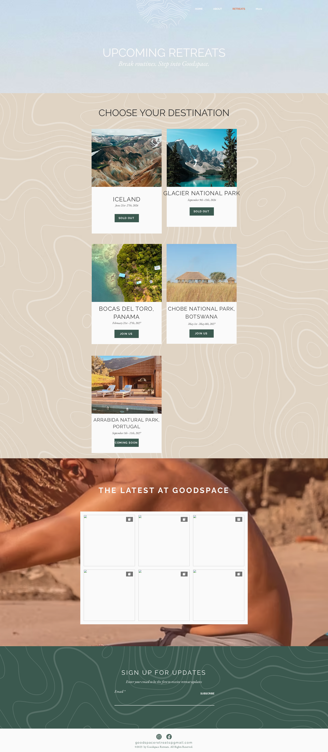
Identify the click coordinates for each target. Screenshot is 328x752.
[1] (169, 737)
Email (118, 691)
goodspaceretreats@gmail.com (164, 742)
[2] (159, 737)
